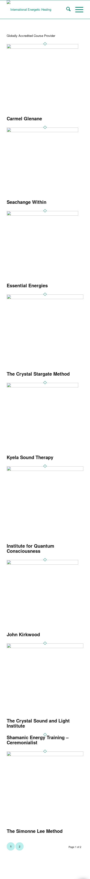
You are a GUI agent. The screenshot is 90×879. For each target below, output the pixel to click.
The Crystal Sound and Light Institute (38, 723)
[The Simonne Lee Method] (45, 755)
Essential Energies (27, 285)
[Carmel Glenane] (42, 47)
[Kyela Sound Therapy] (42, 386)
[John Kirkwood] (42, 563)
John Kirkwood (23, 634)
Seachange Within (26, 201)
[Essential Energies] (42, 214)
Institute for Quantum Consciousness (30, 548)
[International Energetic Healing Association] (37, 9)
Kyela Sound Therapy (30, 457)
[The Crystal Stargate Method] (45, 298)
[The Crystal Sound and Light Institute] (45, 647)
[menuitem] (66, 9)
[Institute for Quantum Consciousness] (45, 469)
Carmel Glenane (24, 118)
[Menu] (77, 9)
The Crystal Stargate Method (38, 373)
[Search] (66, 9)
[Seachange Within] (42, 131)
